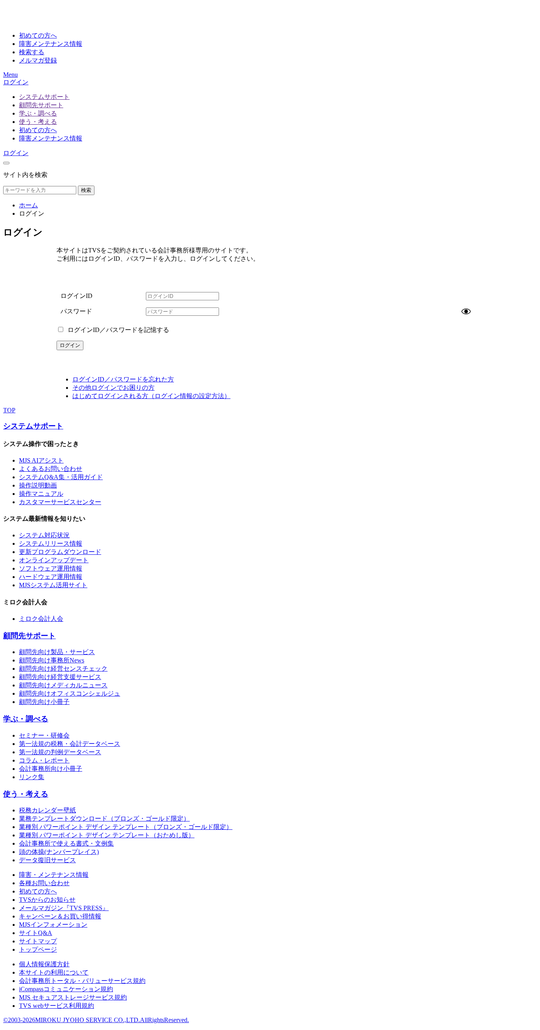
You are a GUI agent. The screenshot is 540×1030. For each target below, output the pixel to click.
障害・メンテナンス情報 (54, 874)
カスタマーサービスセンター (60, 502)
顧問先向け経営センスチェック (63, 668)
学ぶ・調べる (38, 113)
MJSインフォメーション (53, 924)
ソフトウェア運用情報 (50, 568)
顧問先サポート (41, 105)
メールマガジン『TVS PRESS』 (64, 908)
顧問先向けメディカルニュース (63, 685)
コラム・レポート (44, 760)
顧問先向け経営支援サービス (60, 676)
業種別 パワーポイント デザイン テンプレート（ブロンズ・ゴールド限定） (125, 826)
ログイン (15, 82)
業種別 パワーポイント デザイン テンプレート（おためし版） (106, 835)
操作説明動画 (38, 485)
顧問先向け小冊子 (44, 701)
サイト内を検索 (25, 174)
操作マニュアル (41, 493)
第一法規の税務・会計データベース (69, 743)
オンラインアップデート (54, 560)
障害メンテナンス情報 (50, 138)
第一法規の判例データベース (60, 752)
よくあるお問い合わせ (50, 468)
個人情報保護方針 (44, 964)
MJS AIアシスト (41, 460)
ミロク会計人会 (41, 618)
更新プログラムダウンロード (60, 551)
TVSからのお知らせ (47, 899)
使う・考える (38, 121)
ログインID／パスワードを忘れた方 (123, 379)
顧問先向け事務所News (51, 660)
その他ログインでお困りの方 (113, 387)
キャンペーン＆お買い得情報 (60, 916)
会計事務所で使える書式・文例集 (66, 843)
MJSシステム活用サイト (53, 585)
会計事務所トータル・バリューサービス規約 (82, 980)
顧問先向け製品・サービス (57, 652)
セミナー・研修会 (44, 735)
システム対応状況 (44, 535)
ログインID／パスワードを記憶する (117, 329)
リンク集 (31, 777)
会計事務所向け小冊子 (50, 768)
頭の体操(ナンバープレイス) (59, 851)
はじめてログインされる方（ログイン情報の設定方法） (151, 396)
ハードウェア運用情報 (50, 576)
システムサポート (44, 96)
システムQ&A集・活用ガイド (61, 477)
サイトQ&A (35, 932)
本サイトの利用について (54, 972)
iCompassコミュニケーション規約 (66, 989)
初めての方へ (38, 130)
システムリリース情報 (50, 543)
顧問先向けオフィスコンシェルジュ (69, 693)
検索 (86, 190)
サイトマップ (38, 941)
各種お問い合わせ (44, 883)
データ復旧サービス (47, 860)
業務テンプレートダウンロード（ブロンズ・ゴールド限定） (104, 818)
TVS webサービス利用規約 (56, 1005)
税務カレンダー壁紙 (47, 810)
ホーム (28, 205)
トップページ (38, 949)
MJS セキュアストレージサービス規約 (73, 997)
